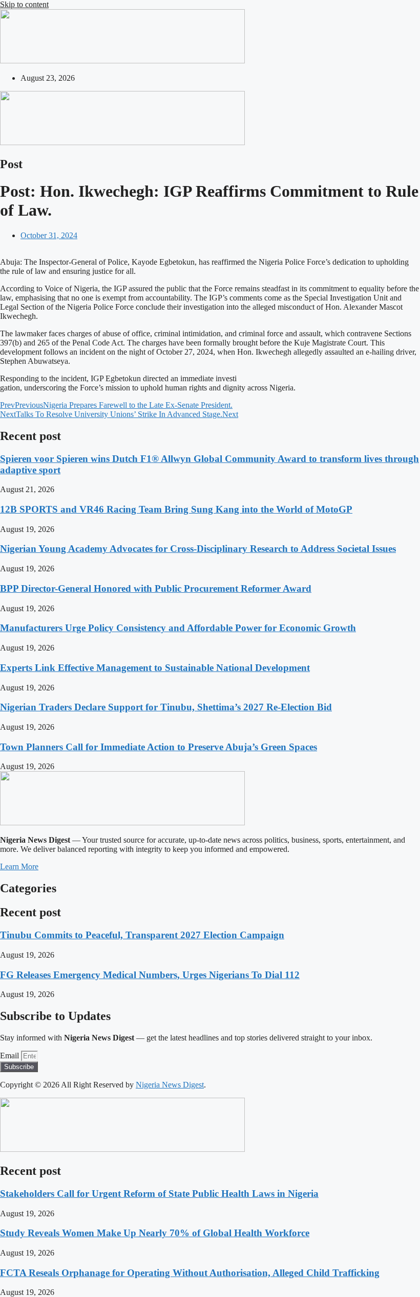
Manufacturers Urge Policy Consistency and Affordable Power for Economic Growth (178, 627)
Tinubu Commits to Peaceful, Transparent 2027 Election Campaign (142, 935)
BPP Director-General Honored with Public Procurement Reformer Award (155, 588)
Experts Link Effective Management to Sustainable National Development (155, 667)
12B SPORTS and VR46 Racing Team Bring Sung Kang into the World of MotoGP (176, 509)
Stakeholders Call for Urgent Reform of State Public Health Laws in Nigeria (159, 1193)
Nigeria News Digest (170, 1084)
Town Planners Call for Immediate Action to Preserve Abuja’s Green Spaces (158, 747)
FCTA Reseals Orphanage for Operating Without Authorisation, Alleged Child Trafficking (190, 1272)
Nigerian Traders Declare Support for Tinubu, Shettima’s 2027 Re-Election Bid (166, 707)
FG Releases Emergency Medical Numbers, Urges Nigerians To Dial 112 (150, 974)
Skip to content (24, 4)
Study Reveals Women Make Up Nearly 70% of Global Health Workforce (154, 1232)
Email (10, 1055)
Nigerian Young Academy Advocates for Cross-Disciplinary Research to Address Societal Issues (198, 548)
